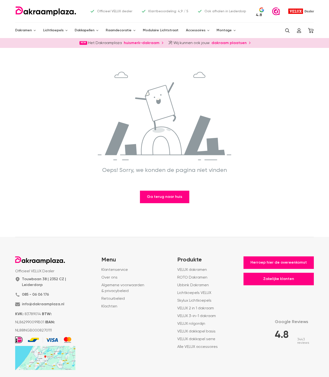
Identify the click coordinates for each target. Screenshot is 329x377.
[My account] (299, 31)
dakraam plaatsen (229, 42)
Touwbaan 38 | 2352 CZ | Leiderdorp (44, 282)
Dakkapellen (84, 30)
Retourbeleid (113, 299)
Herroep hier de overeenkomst (278, 263)
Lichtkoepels (53, 30)
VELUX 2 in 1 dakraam (195, 308)
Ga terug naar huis (164, 197)
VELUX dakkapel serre (196, 339)
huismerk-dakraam (141, 42)
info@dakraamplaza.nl (43, 304)
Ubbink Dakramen (193, 285)
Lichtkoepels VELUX (194, 293)
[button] (287, 30)
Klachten (109, 306)
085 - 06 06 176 (35, 295)
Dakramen (23, 30)
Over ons (109, 278)
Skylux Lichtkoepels (194, 301)
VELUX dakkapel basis (196, 331)
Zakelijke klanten (278, 279)
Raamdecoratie (119, 30)
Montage (224, 30)
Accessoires (195, 30)
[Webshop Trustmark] (276, 11)
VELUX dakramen (192, 270)
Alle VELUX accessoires (197, 347)
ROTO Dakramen (192, 278)
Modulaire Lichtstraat (160, 30)
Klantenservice (114, 270)
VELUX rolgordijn (191, 324)
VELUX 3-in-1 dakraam (196, 316)
